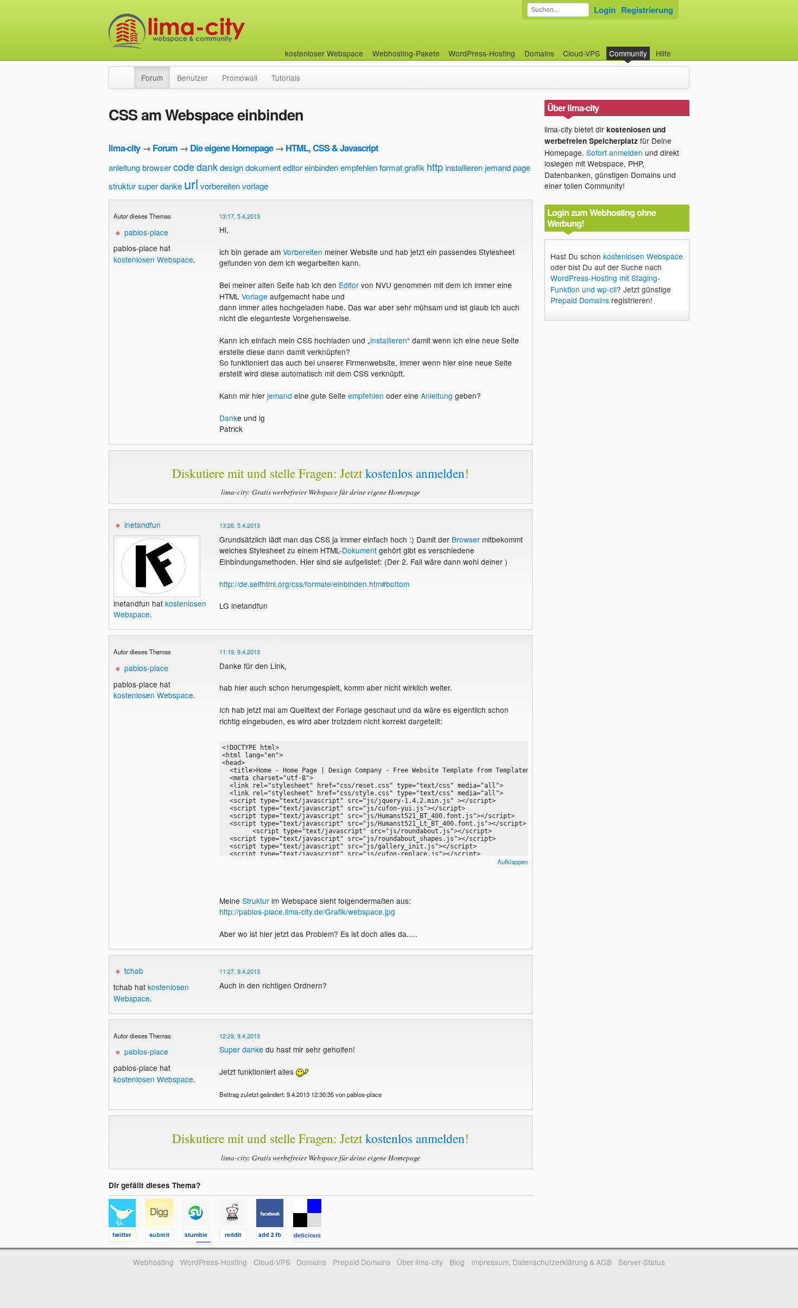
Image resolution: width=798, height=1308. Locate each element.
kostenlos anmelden (415, 473)
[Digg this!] (163, 1237)
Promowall (239, 77)
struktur (122, 186)
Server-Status (641, 1261)
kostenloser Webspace (324, 53)
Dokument (359, 550)
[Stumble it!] (200, 1237)
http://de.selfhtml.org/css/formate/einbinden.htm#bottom (314, 583)
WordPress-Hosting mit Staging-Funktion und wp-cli (605, 283)
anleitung (124, 167)
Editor (349, 284)
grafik (414, 167)
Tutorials (285, 77)
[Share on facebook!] (274, 1237)
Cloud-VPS (581, 53)
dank (207, 166)
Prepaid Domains (579, 300)
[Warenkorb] (679, 48)
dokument (263, 167)
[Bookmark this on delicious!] (310, 1237)
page (521, 167)
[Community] (127, 72)
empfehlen (358, 167)
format (390, 167)
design (231, 167)
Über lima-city (420, 1261)
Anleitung (437, 395)
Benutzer (192, 77)
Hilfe (663, 53)
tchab (133, 970)
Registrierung (647, 9)
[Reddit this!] (237, 1237)
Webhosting (153, 1261)
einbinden (321, 167)
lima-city (124, 148)
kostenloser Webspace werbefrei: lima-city (217, 31)
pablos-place (146, 232)
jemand (498, 167)
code (183, 166)
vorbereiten (220, 186)
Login (605, 9)
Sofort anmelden (614, 152)
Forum (152, 77)
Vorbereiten (302, 251)
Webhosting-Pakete (406, 53)
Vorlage (255, 296)
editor (292, 167)
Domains (539, 53)
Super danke (241, 1049)
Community (628, 53)
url (191, 183)
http (435, 166)
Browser (466, 539)
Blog (457, 1261)
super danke (160, 186)
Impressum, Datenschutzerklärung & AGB (541, 1261)
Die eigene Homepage (231, 148)
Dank (228, 417)
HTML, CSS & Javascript (332, 148)
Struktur (255, 900)
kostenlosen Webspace (153, 259)
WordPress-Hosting (481, 53)
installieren (464, 167)
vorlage (255, 186)
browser (156, 167)
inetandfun (142, 524)
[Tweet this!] (127, 1237)
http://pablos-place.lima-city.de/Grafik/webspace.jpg (307, 911)
